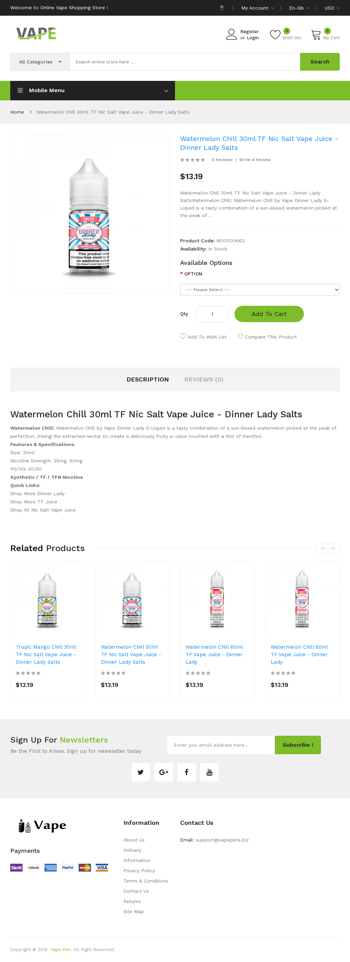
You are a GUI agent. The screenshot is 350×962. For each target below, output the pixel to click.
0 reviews (222, 160)
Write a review (255, 160)
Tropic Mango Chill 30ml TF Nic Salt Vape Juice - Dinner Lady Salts (46, 654)
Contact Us (136, 891)
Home (17, 112)
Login (253, 37)
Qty (184, 313)
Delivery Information (136, 855)
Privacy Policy (139, 870)
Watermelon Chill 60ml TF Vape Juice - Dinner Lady (214, 654)
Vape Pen (61, 949)
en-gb (297, 8)
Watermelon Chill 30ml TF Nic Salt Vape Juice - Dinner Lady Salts (113, 112)
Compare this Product (271, 337)
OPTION (193, 273)
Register (249, 31)
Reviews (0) (204, 379)
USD (330, 8)
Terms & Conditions (145, 881)
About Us (134, 840)
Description (147, 379)
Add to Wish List (207, 337)
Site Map (133, 911)
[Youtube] (209, 772)
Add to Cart (269, 313)
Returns (132, 901)
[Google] (163, 772)
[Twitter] (141, 772)
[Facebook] (186, 772)
